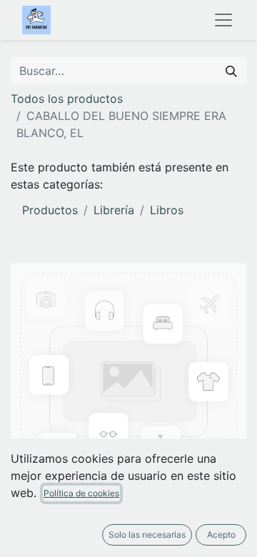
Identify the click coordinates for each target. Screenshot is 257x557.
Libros (166, 210)
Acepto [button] (221, 534)
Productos (50, 210)
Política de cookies (81, 493)
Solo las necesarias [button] (147, 534)
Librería (114, 210)
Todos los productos (67, 98)
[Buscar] (231, 70)
